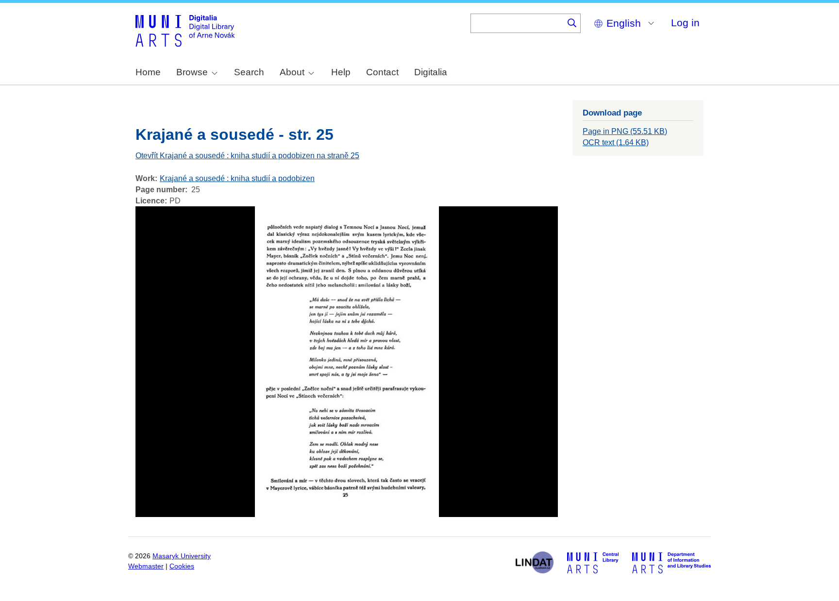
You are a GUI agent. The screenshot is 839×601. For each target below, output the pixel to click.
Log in (685, 22)
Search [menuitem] (249, 72)
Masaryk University (181, 556)
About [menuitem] (292, 72)
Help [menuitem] (341, 72)
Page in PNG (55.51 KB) (625, 131)
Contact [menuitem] (382, 72)
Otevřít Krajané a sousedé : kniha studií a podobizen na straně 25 (247, 155)
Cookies (181, 566)
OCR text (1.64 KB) (616, 142)
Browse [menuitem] (192, 72)
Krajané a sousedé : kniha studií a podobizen (237, 178)
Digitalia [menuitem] (430, 72)
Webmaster (146, 566)
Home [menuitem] (148, 72)
